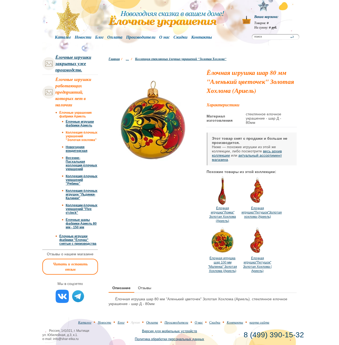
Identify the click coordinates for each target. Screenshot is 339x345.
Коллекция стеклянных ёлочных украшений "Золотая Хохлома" (180, 59)
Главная (114, 59)
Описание (121, 288)
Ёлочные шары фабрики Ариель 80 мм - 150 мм (81, 223)
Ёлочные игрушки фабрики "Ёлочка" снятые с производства (77, 240)
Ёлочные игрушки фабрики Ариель (80, 123)
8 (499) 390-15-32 (274, 335)
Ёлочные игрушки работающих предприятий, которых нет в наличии (73, 92)
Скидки (180, 37)
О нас (164, 37)
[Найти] (292, 37)
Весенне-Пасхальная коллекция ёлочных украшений (81, 163)
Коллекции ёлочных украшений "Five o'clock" (81, 209)
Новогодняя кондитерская (76, 149)
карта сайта (259, 322)
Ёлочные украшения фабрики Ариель (75, 114)
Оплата (114, 37)
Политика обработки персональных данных (169, 339)
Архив (135, 322)
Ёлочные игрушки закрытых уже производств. (73, 63)
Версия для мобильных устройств (169, 331)
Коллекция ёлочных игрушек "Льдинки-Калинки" (81, 194)
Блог (99, 37)
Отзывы (144, 288)
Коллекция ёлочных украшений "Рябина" (81, 179)
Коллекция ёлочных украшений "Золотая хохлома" (81, 136)
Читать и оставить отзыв (70, 266)
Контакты (201, 37)
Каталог (63, 37)
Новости (83, 37)
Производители (140, 37)
